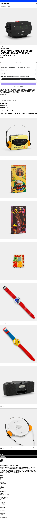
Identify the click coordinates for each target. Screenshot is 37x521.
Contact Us (2, 504)
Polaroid (2, 478)
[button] (36, 4)
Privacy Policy (3, 506)
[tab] (2, 46)
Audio (1, 477)
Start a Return (3, 498)
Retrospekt (5, 517)
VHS (1, 481)
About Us (2, 493)
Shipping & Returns (4, 497)
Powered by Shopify (3, 518)
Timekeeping (3, 483)
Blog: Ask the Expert (4, 494)
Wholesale (2, 502)
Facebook (2, 512)
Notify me (18, 79)
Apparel (2, 487)
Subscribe (2, 456)
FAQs (1, 499)
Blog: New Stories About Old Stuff (7, 495)
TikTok (1, 514)
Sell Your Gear (3, 501)
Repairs (2, 488)
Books (1, 484)
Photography (3, 479)
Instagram (2, 513)
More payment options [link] (18, 86)
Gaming (2, 482)
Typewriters (2, 486)
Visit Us (2, 503)
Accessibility (3, 507)
